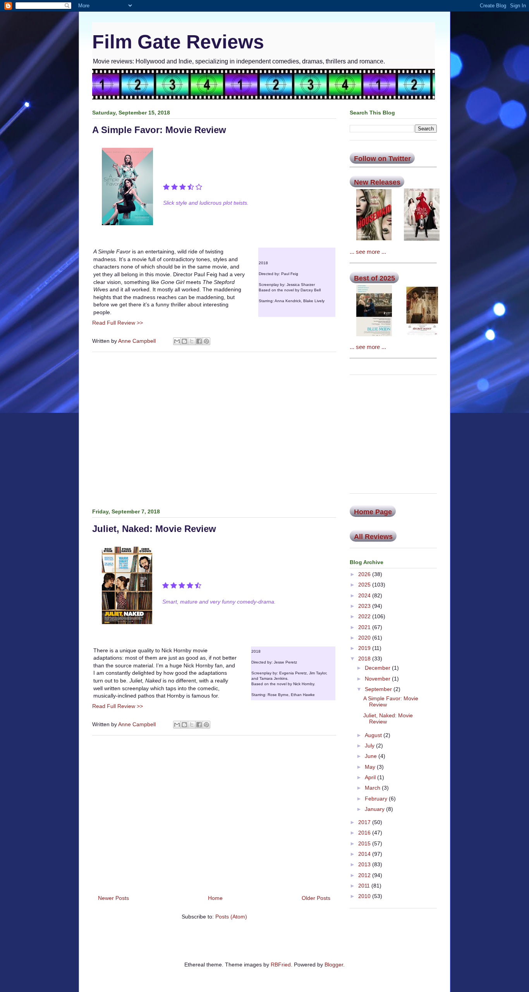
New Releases (377, 182)
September (379, 689)
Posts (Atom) (231, 916)
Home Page (373, 512)
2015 (365, 843)
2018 (365, 658)
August (374, 735)
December (378, 668)
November (378, 679)
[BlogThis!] (184, 341)
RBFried (281, 964)
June (371, 756)
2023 (365, 606)
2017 (365, 822)
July (370, 745)
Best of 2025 (374, 278)
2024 (365, 595)
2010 (365, 896)
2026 (365, 574)
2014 (365, 854)
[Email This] (177, 341)
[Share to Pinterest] (206, 341)
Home (215, 898)
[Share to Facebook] (199, 341)
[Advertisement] (214, 429)
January (375, 809)
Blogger (334, 964)
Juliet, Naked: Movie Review (154, 528)
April (371, 777)
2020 (365, 638)
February (377, 798)
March (373, 788)
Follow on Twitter (382, 158)
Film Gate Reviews (178, 42)
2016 (365, 833)
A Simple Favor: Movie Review (159, 130)
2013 (365, 864)
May (371, 767)
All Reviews (373, 536)
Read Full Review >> (117, 323)
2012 (365, 875)
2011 (364, 886)
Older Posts (316, 898)
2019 (365, 648)
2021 (365, 627)
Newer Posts (113, 898)
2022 (365, 616)
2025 (365, 585)
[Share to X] (192, 341)
